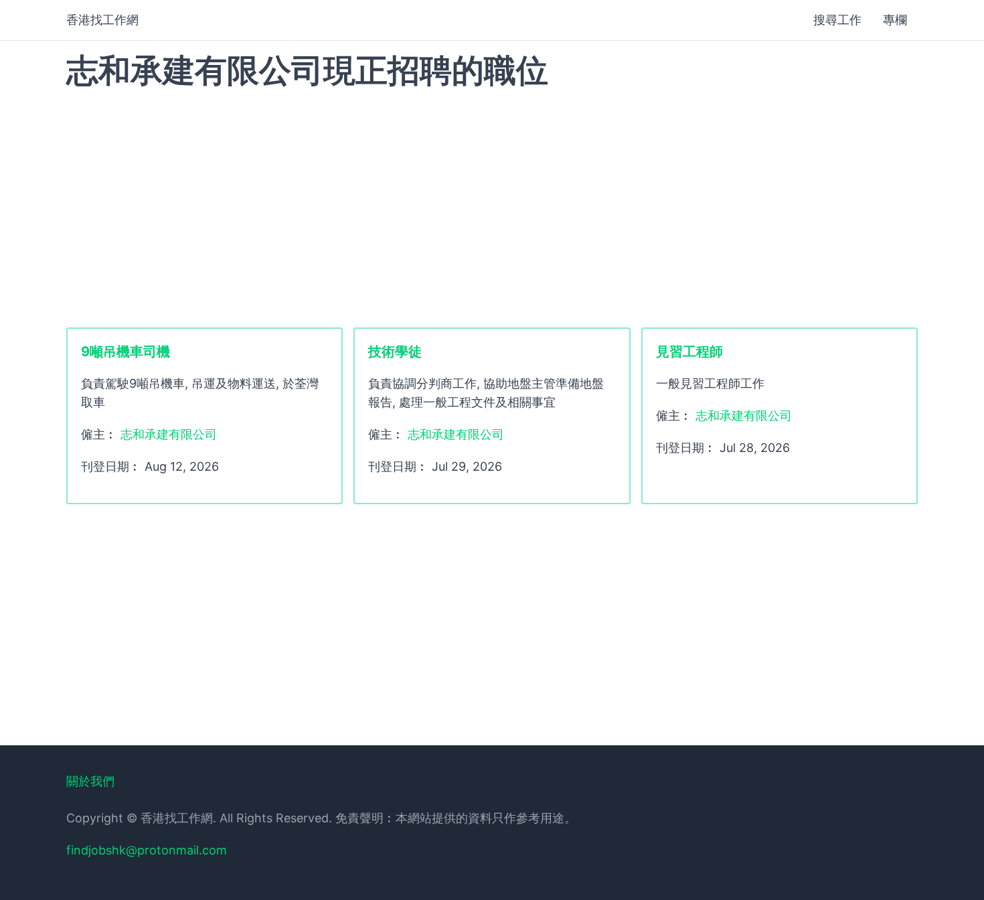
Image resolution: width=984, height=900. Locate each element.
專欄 (895, 20)
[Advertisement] (492, 207)
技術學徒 (395, 352)
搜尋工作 (837, 20)
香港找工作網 (102, 20)
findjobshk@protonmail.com (146, 850)
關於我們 (90, 781)
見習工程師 (689, 352)
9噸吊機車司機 (125, 352)
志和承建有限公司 (168, 434)
